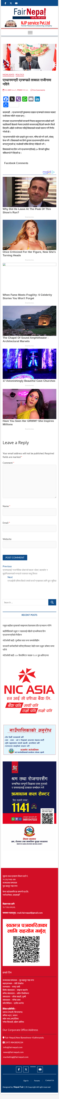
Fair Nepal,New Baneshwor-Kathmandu (24, 1037)
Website (7, 539)
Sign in (25, 1081)
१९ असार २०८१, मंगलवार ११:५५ (16, 90)
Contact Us (49, 1080)
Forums (37, 1081)
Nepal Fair (19, 1087)
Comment (8, 462)
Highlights (8, 74)
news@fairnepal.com (13, 1052)
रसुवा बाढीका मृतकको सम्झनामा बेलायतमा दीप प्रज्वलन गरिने (27, 625)
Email (6, 522)
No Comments (39, 90)
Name (6, 506)
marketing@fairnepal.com (15, 1057)
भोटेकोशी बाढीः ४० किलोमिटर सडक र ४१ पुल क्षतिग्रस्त (26, 655)
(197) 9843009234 (14, 1042)
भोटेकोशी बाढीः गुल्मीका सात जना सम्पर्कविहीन (21, 640)
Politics (20, 74)
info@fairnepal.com (12, 1047)
